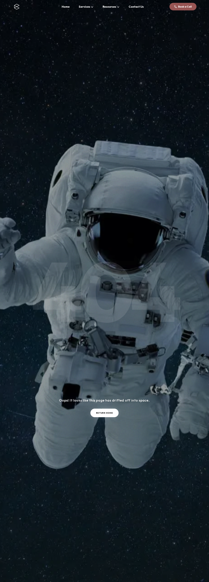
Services (84, 6)
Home (66, 6)
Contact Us (136, 6)
